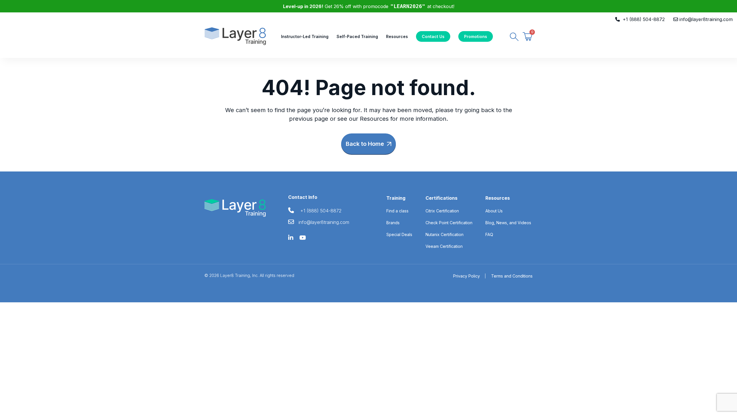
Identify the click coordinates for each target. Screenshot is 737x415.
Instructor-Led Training (304, 36)
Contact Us (433, 36)
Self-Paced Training (357, 36)
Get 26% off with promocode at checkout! (368, 6)
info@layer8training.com (706, 19)
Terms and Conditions (512, 275)
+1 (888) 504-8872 (644, 19)
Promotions (475, 36)
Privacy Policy (466, 275)
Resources (397, 36)
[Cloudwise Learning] (235, 36)
